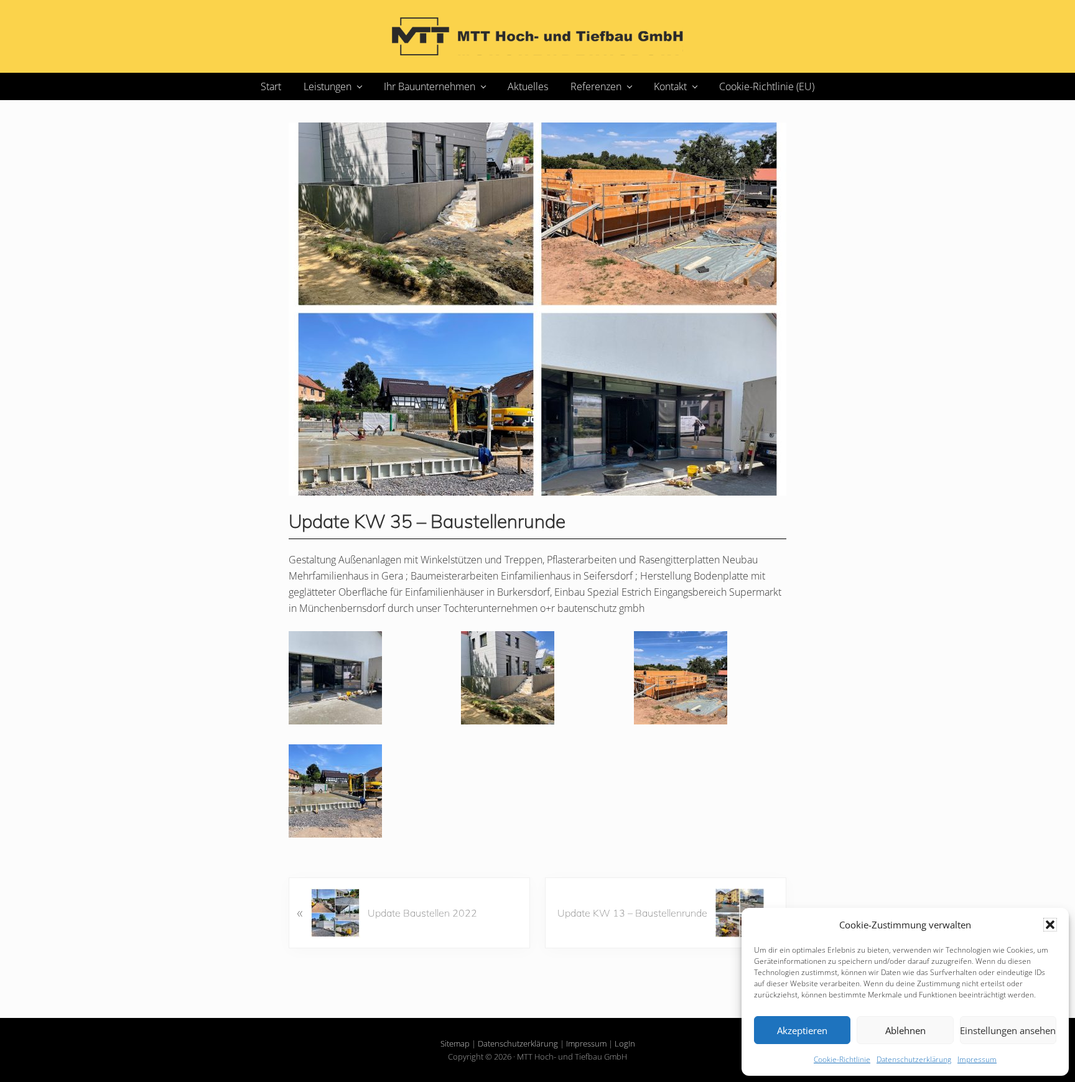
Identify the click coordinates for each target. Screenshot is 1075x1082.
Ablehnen (905, 1030)
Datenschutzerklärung (914, 1059)
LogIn (625, 1043)
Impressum (977, 1059)
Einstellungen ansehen (1008, 1030)
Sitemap (455, 1043)
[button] (1050, 924)
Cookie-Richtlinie (842, 1059)
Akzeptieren (802, 1030)
